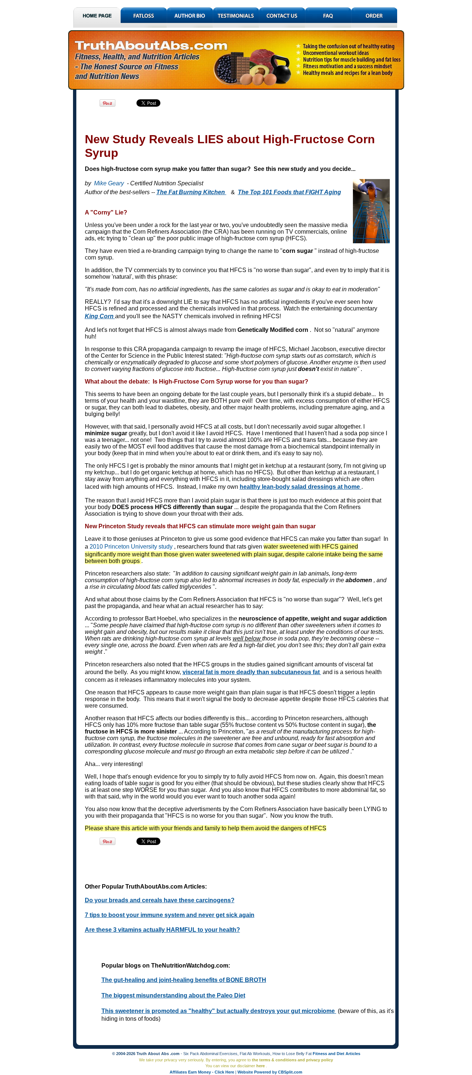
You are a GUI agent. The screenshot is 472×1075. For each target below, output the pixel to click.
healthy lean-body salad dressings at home (300, 487)
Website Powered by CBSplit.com (269, 1072)
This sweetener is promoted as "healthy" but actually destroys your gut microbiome (218, 1011)
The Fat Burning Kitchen (191, 192)
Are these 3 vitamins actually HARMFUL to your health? (162, 930)
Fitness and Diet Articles (336, 1053)
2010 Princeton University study (132, 546)
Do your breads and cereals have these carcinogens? (160, 900)
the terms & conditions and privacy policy (292, 1060)
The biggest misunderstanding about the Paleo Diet (173, 995)
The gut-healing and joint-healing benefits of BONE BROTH (183, 980)
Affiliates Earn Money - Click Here (202, 1072)
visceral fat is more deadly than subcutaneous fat (252, 672)
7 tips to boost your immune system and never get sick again (169, 915)
